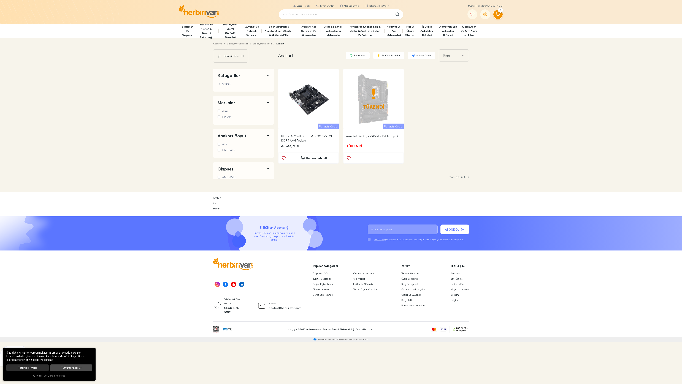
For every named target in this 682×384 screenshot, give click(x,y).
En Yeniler (359, 55)
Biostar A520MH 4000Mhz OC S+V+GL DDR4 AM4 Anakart (307, 138)
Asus (225, 111)
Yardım (405, 266)
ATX (224, 144)
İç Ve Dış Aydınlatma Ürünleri (427, 31)
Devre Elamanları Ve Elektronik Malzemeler (333, 31)
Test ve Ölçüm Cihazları (365, 289)
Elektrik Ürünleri (321, 289)
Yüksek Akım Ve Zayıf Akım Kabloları (469, 31)
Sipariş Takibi (303, 5)
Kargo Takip (407, 300)
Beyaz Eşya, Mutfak (322, 294)
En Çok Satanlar (390, 55)
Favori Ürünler (327, 5)
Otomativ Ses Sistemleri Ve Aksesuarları (308, 31)
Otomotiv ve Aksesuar (364, 273)
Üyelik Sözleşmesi (410, 278)
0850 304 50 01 (494, 5)
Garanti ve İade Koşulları (413, 289)
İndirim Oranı (423, 55)
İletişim (454, 300)
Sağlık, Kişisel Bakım (323, 284)
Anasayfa (455, 273)
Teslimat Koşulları (410, 273)
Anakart (226, 83)
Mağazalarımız (351, 5)
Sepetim (455, 294)
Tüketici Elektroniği (322, 278)
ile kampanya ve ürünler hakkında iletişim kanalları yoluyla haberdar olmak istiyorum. (419, 239)
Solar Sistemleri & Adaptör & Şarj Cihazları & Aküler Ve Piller (279, 31)
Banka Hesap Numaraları (414, 305)
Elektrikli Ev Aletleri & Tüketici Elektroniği (206, 31)
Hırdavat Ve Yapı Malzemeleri (394, 31)
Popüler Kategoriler (325, 266)
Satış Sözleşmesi (409, 284)
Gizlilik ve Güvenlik (411, 294)
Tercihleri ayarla (27, 367)
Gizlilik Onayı (380, 239)
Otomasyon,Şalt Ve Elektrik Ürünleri (448, 31)
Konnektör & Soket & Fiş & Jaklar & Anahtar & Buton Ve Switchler (365, 31)
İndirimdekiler (457, 284)
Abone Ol (452, 229)
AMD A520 (229, 177)
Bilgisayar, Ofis (320, 273)
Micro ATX (228, 150)
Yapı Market (359, 278)
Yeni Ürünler (457, 278)
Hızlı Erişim (457, 266)
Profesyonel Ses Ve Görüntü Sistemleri (230, 31)
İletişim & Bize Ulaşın (378, 5)
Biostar (226, 116)
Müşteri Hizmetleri (460, 289)
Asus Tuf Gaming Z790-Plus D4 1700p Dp (372, 136)
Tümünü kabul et (71, 367)
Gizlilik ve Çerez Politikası (51, 375)
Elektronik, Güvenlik (363, 284)
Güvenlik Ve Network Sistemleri (252, 31)
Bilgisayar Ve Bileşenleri (187, 31)
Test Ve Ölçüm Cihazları (410, 31)
